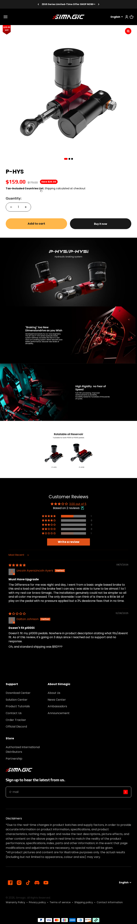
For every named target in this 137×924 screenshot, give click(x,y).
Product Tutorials (18, 706)
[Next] (98, 4)
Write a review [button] (68, 542)
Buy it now (100, 223)
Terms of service (60, 902)
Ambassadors (57, 706)
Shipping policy (83, 902)
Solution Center (16, 700)
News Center (57, 700)
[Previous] (38, 4)
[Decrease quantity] (11, 207)
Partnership (14, 759)
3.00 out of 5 (77, 504)
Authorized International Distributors (23, 749)
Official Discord (16, 726)
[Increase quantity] (26, 207)
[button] (49, 516)
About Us (54, 693)
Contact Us (14, 713)
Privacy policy (37, 902)
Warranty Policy (15, 902)
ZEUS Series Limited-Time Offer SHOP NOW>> (68, 4)
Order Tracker (16, 720)
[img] (17, 565)
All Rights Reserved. (39, 897)
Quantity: (13, 198)
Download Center (18, 693)
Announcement (59, 713)
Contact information (110, 902)
